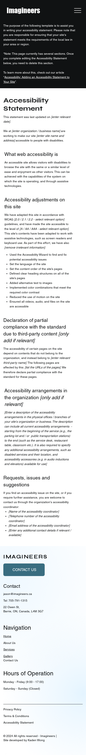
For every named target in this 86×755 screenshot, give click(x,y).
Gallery (8, 656)
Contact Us (10, 660)
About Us (9, 643)
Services (9, 649)
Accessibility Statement (18, 722)
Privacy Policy (12, 709)
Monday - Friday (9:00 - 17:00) (23, 682)
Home (7, 636)
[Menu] (78, 10)
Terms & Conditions (16, 716)
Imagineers (23, 10)
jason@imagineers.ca (17, 594)
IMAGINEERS (25, 557)
